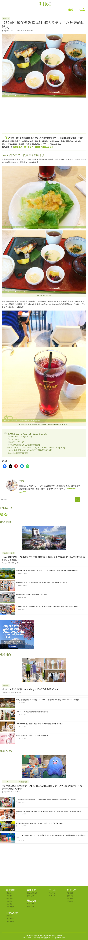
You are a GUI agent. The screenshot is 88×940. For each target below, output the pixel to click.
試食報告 (9, 916)
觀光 (28, 893)
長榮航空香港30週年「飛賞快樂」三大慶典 (31, 594)
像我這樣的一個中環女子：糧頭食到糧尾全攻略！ (33, 147)
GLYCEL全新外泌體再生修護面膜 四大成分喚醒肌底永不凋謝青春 (39, 724)
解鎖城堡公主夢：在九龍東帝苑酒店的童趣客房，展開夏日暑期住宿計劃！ (42, 582)
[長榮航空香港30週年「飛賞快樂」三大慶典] (7, 593)
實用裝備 (5, 685)
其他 (32, 906)
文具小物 (70, 896)
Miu (18, 563)
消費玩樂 (34, 893)
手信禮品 (70, 901)
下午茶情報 (10, 919)
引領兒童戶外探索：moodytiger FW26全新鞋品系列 (30, 689)
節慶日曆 (52, 896)
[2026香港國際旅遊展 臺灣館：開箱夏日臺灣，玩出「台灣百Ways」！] (7, 822)
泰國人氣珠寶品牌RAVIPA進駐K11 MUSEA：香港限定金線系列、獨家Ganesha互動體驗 (47, 700)
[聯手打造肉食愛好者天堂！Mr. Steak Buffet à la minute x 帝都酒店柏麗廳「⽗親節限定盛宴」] (7, 810)
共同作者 (41, 936)
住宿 (28, 896)
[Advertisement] (44, 116)
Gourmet (6, 19)
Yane (18, 31)
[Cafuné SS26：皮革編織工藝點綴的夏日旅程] (7, 711)
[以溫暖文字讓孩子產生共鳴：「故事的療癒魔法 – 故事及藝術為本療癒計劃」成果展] (7, 798)
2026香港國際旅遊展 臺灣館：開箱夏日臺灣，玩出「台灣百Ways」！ (41, 823)
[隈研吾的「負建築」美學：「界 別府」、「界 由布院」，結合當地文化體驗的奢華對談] (7, 569)
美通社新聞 (10, 907)
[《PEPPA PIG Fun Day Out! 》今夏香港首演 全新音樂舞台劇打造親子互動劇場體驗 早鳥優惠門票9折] (7, 834)
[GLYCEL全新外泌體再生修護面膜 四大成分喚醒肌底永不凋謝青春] (7, 723)
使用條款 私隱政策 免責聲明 (53, 936)
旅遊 (71, 9)
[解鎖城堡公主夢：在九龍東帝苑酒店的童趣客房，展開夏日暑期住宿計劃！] (7, 581)
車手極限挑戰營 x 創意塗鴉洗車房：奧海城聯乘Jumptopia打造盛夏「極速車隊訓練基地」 (48, 606)
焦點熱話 (5, 553)
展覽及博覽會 (23, 782)
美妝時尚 (70, 898)
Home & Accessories (9, 782)
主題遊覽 (9, 896)
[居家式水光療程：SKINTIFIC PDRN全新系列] (7, 735)
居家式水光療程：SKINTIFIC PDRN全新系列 (32, 736)
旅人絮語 (9, 904)
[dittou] (45, 1)
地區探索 (9, 893)
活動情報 (52, 893)
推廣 (32, 904)
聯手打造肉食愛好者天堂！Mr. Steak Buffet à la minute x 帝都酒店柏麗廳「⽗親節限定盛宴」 (49, 811)
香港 (12, 553)
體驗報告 (9, 898)
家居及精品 (10, 921)
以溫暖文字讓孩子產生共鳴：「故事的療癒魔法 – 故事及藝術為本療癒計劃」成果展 (46, 799)
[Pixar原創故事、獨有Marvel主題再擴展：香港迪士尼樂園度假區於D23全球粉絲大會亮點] (44, 527)
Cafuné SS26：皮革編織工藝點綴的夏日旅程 (32, 712)
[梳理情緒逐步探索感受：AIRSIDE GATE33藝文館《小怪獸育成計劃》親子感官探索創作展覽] (44, 756)
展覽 (28, 906)
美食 (32, 896)
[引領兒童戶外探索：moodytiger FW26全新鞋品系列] (44, 659)
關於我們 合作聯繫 (32, 936)
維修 (28, 904)
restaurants (29, 31)
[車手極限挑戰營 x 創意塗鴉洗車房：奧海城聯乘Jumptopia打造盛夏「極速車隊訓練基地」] (7, 605)
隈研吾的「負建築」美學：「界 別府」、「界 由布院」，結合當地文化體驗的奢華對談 (47, 570)
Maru (19, 692)
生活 (82, 9)
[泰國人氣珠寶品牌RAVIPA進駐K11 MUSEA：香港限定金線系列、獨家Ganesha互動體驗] (7, 699)
